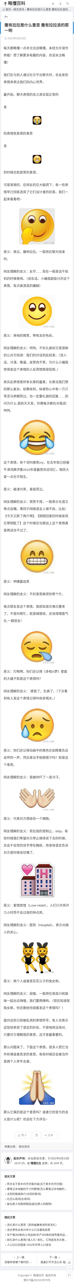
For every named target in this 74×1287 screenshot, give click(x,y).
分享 (50, 1135)
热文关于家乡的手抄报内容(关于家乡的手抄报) (35, 1183)
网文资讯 (18, 9)
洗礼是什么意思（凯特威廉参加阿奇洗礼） (32, 1224)
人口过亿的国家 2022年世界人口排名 (29, 1244)
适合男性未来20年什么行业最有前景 (28, 1229)
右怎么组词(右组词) (18, 1198)
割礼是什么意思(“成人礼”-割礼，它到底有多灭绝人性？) (40, 1239)
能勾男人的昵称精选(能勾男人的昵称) (29, 1203)
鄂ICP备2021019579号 (37, 1280)
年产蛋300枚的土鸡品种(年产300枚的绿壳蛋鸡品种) (38, 1234)
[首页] (69, 1262)
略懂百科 (16, 3)
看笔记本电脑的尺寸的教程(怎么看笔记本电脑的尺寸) (39, 1188)
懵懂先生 (36, 1163)
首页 (8, 9)
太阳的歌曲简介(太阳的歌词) (24, 1193)
